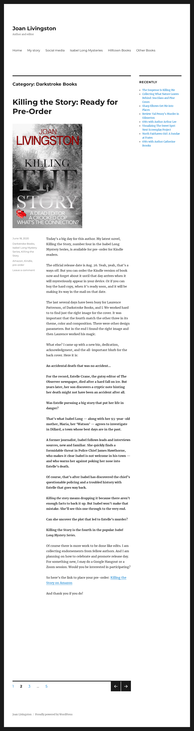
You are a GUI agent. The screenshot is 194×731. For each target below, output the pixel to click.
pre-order (18, 264)
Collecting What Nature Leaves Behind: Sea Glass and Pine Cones (160, 98)
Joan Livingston (34, 28)
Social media (55, 50)
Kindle (28, 260)
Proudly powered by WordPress (54, 714)
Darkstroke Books (23, 243)
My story (33, 50)
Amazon (18, 260)
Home (17, 50)
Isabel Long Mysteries (86, 50)
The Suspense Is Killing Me (158, 90)
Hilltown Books (119, 50)
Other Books (145, 50)
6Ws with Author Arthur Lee (159, 121)
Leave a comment (24, 270)
